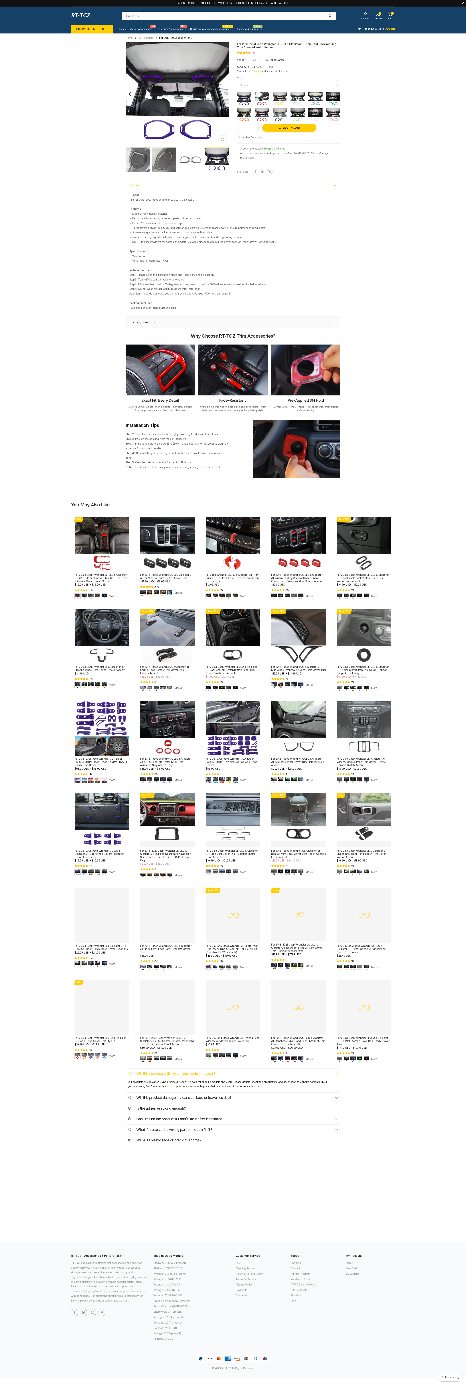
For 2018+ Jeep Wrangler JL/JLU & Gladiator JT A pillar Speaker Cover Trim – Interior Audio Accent (298, 762)
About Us (296, 1262)
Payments (241, 1290)
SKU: (267, 59)
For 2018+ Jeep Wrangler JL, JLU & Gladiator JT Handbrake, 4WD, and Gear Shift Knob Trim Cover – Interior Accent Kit (298, 1041)
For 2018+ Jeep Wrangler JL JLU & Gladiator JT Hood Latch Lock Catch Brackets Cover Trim (165, 949)
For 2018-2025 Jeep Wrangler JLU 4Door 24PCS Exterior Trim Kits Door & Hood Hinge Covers (231, 762)
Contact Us (297, 1268)
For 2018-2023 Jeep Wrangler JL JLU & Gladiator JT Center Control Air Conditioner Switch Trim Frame (361, 949)
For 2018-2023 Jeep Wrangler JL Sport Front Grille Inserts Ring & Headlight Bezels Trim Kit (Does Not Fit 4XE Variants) (232, 949)
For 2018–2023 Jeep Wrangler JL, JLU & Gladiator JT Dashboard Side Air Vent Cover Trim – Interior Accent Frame (296, 947)
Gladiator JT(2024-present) (169, 1262)
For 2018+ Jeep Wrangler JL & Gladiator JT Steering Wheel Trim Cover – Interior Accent (100, 668)
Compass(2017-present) (167, 1322)
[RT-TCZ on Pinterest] (101, 1312)
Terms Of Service (246, 1279)
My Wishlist (352, 1273)
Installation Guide (301, 1279)
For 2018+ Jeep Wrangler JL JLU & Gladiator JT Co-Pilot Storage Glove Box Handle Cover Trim (363, 1041)
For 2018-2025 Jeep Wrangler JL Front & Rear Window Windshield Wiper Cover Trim (232, 1039)
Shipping (257, 71)
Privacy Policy (244, 1284)
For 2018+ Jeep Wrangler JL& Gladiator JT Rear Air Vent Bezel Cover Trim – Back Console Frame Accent (298, 854)
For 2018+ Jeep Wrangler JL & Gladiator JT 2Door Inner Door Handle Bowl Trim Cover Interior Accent (362, 854)
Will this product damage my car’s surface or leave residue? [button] (183, 1097)
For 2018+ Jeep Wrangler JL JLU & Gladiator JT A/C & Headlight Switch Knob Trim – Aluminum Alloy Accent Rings (165, 762)
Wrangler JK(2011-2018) (167, 1284)
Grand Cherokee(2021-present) (171, 1301)
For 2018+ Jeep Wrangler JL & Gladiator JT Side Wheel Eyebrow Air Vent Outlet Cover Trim (298, 668)
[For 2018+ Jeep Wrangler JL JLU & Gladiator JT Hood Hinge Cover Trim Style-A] (102, 1007)
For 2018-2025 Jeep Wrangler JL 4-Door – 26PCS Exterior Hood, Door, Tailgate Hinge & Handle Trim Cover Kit (101, 762)
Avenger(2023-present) (167, 1333)
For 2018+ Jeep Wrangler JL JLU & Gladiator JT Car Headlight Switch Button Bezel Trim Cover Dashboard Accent (231, 670)
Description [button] (136, 185)
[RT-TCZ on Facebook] (74, 1312)
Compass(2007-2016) (166, 1328)
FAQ (238, 1262)
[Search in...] (329, 16)
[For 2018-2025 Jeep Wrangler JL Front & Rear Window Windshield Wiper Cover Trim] (233, 1007)
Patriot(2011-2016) (164, 1338)
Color (240, 78)
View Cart (351, 1268)
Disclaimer (242, 1295)
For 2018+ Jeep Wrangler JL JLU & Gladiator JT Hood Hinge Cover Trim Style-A (100, 1039)
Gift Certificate (299, 1290)
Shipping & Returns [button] (142, 322)
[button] (224, 94)
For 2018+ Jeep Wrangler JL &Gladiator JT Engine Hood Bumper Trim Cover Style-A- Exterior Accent (164, 670)
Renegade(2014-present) (168, 1317)
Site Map (296, 1295)
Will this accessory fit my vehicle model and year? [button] (175, 1073)
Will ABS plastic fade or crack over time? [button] (168, 1140)
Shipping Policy (245, 1268)
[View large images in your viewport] (222, 139)
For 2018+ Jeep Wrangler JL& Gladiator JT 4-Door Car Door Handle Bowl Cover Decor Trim (102, 947)
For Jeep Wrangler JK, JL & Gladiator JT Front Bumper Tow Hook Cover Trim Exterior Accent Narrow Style (232, 578)
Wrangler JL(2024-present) (169, 1273)
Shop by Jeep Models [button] (89, 29)
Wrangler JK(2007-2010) (168, 1290)
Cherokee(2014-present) (168, 1311)
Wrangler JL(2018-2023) (168, 1279)
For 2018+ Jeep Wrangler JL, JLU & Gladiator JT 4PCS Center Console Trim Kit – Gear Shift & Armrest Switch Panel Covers (101, 578)
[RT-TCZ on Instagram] (92, 1312)
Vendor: (242, 59)
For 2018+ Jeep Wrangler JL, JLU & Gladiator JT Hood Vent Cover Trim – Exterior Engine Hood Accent (232, 854)
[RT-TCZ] (160, 379)
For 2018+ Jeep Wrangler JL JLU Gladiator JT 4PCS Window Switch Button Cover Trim (166, 576)
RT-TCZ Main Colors (303, 1284)
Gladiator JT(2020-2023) (168, 1268)
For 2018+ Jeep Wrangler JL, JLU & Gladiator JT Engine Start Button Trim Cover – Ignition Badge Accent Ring (363, 670)
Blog (293, 1301)
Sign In (349, 1262)
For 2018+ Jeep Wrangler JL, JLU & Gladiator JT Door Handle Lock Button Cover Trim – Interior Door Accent (363, 578)
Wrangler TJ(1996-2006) (168, 1295)
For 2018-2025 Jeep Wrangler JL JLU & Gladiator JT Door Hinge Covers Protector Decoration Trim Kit (99, 854)
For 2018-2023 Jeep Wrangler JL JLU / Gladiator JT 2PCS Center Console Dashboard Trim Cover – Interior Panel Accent (167, 1041)
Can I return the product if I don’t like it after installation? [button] (180, 1119)
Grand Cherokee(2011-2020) (170, 1306)
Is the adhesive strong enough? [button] (161, 1108)
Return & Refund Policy (249, 1273)
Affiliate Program (300, 1273)
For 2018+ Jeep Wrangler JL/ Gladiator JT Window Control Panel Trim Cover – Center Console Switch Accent (361, 762)
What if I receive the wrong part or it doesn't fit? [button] (174, 1129)
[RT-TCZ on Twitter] (83, 1312)
